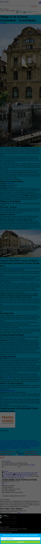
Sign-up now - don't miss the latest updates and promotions (20, 535)
